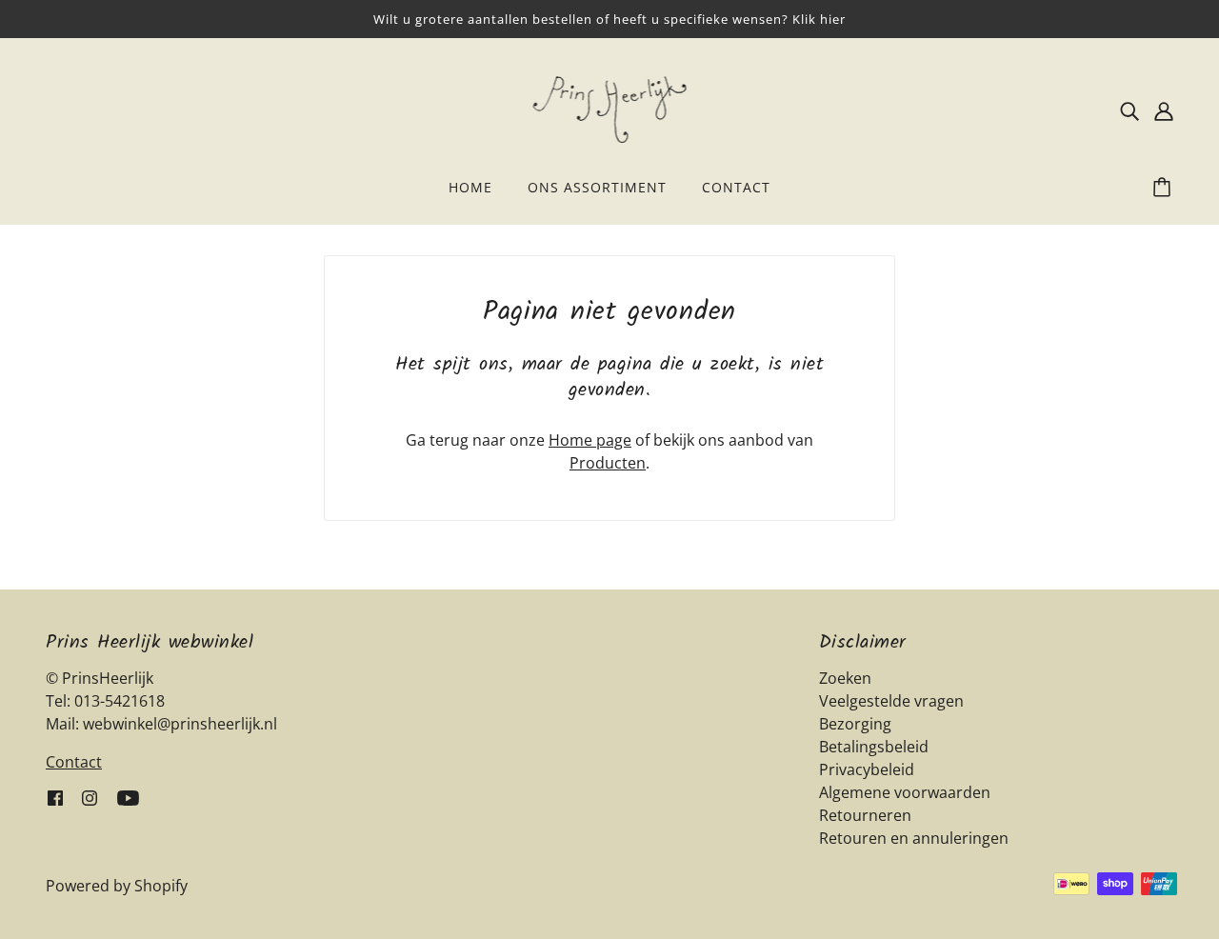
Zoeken (845, 678)
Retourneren (865, 815)
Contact (74, 761)
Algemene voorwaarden (904, 792)
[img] (1129, 109)
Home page (590, 440)
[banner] (610, 107)
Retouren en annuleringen (914, 838)
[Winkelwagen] (1165, 187)
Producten (608, 462)
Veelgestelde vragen (891, 700)
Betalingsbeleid (874, 746)
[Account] (1164, 109)
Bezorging (855, 723)
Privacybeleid (866, 769)
